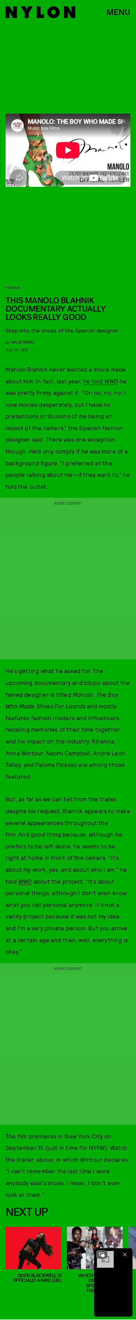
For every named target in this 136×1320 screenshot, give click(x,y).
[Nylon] (40, 12)
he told (100, 380)
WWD (25, 881)
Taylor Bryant (22, 342)
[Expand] (101, 1254)
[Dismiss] (124, 1254)
